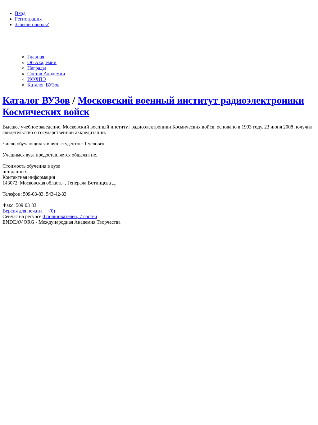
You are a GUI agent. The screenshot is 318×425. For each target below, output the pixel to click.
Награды (36, 68)
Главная (35, 56)
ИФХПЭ (36, 79)
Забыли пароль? (32, 24)
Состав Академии (46, 73)
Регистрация (28, 18)
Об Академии (42, 62)
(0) (51, 210)
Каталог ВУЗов (43, 84)
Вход (20, 13)
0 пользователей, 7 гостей (70, 216)
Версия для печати (22, 210)
